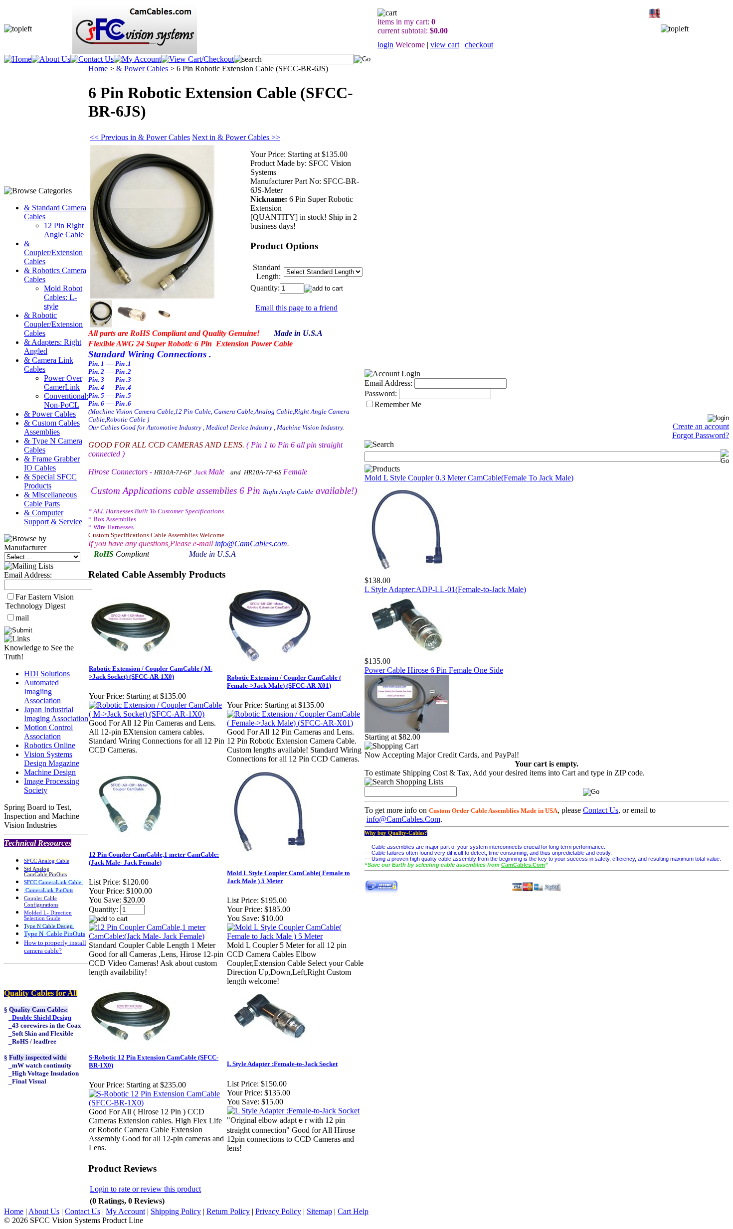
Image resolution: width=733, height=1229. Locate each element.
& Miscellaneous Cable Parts (50, 499)
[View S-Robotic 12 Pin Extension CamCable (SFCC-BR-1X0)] (157, 1102)
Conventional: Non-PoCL (66, 400)
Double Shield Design (41, 1017)
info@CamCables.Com (403, 819)
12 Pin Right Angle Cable (64, 230)
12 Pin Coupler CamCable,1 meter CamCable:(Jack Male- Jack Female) (154, 858)
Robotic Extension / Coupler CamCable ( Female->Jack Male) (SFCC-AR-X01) (284, 681)
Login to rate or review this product (145, 1189)
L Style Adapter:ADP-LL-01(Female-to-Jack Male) (445, 589)
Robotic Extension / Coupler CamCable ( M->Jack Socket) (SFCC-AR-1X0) (150, 672)
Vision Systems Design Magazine (51, 759)
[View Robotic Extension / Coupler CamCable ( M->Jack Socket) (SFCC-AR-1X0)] (157, 714)
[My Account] (137, 59)
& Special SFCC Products (50, 481)
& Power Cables (50, 414)
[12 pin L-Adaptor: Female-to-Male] (407, 654)
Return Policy (228, 1211)
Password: (381, 393)
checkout (479, 44)
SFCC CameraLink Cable (53, 882)
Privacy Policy (278, 1211)
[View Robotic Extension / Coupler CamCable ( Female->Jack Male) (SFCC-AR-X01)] (295, 723)
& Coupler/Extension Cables (53, 252)
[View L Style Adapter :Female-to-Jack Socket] (293, 1110)
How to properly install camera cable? (55, 946)
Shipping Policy (176, 1211)
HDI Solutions (47, 673)
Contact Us (600, 810)
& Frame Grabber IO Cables (52, 463)
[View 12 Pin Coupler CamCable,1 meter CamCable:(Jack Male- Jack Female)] (157, 936)
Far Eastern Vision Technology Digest (39, 601)
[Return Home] (17, 59)
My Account (125, 1211)
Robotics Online (49, 745)
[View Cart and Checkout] (197, 59)
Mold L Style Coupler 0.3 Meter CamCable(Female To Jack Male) (469, 477)
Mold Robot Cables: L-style (63, 297)
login (385, 44)
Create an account (701, 426)
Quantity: (265, 288)
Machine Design (50, 772)
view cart (444, 44)
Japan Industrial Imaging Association (56, 714)
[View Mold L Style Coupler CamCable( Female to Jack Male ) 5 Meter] (295, 936)
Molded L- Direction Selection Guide (48, 915)
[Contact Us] (92, 59)
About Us (43, 1211)
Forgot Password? (700, 435)
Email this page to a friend (296, 308)
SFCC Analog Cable (46, 861)
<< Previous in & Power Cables (140, 137)
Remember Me (397, 404)
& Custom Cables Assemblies (52, 427)
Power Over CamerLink (63, 382)
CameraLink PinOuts (48, 890)
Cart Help (353, 1211)
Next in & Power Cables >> (236, 137)
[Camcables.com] (407, 573)
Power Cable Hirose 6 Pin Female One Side (434, 670)
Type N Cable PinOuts (54, 933)
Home (98, 68)
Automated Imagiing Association (42, 691)
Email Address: (28, 575)
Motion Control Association (48, 732)
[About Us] (50, 59)
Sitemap (319, 1211)
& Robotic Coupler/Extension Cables (53, 324)
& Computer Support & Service (53, 517)
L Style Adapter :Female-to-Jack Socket (282, 1064)
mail (22, 618)
